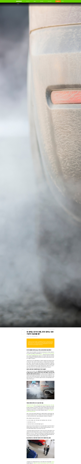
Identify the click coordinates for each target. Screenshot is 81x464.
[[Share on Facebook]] (22, 331)
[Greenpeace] (19, 2)
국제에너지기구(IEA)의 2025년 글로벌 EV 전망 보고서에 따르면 (43, 463)
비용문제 (52, 461)
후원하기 (58, 1)
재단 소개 (27, 1)
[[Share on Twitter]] (22, 333)
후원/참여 (41, 1)
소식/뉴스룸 (49, 1)
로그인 (62, 1)
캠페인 (35, 1)
